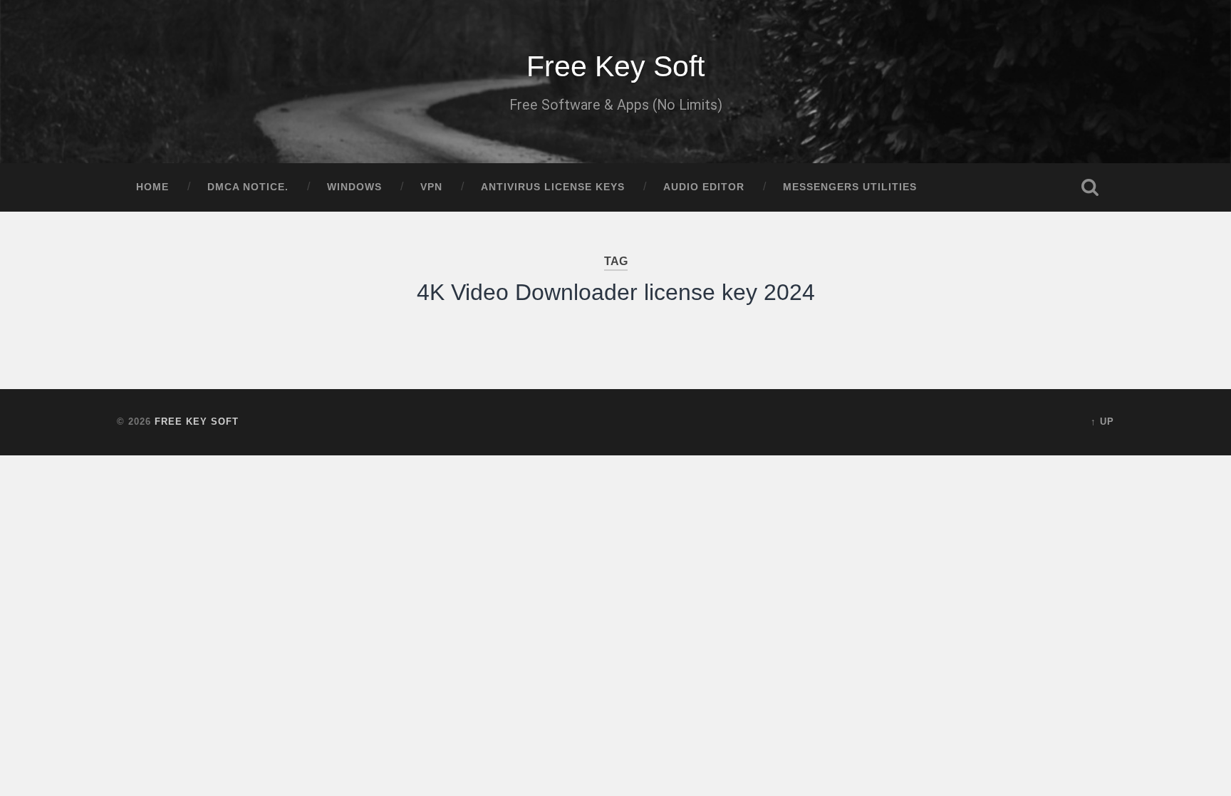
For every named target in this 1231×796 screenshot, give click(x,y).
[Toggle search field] (1090, 187)
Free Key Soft (615, 66)
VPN (431, 187)
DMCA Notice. (248, 187)
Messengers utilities (850, 187)
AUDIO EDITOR (703, 187)
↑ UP (1102, 421)
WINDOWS (354, 187)
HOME (152, 187)
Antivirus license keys (553, 187)
